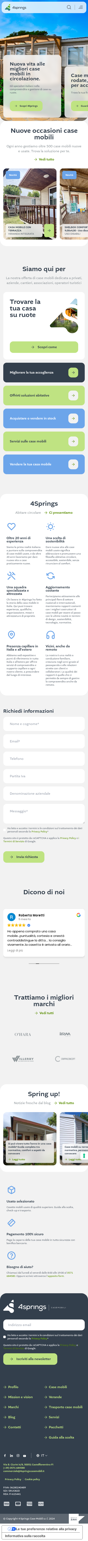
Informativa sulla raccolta (25, 1536)
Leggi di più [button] (15, 950)
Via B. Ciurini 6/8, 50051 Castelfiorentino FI (28, 1464)
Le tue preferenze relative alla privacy (46, 1529)
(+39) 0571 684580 (14, 1467)
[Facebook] (5, 1455)
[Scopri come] (73, 372)
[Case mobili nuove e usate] (34, 1306)
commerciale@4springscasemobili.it (23, 1471)
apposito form (56, 1276)
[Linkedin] (11, 1455)
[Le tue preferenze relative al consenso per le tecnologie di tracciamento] (84, 1156)
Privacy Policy (39, 831)
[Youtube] (24, 1455)
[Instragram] (18, 1455)
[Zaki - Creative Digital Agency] (77, 1519)
